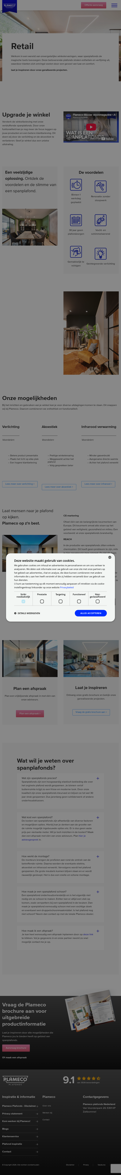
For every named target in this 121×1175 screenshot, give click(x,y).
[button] (27, 613)
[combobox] (109, 557)
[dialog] (60, 587)
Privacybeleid (67, 587)
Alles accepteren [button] (90, 613)
